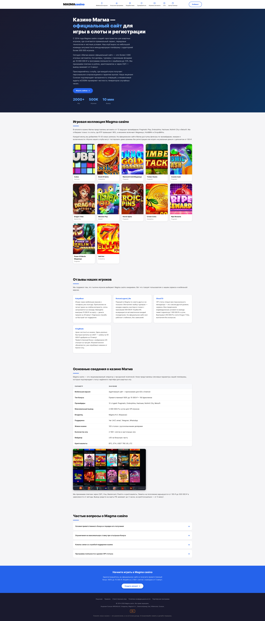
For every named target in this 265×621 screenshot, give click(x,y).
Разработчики (130, 5)
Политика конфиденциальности (139, 599)
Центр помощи (172, 5)
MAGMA (73, 4)
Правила (107, 599)
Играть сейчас (83, 91)
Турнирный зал (141, 5)
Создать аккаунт (132, 586)
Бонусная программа (116, 5)
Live (164, 5)
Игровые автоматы (154, 5)
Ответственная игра (119, 599)
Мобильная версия (102, 5)
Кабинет (195, 4)
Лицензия (99, 599)
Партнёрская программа (160, 599)
